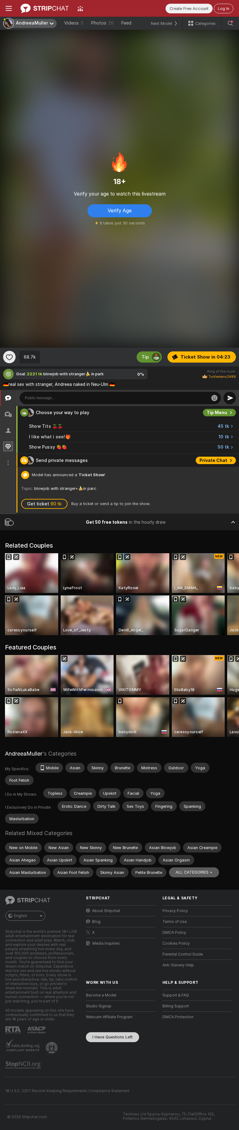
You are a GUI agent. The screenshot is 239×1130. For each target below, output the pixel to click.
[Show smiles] (214, 398)
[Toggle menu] (8, 8)
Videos (73, 23)
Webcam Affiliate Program (109, 1017)
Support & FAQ (175, 995)
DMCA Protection (178, 1017)
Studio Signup (98, 1006)
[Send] (229, 398)
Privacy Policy (175, 911)
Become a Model (101, 995)
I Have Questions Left (112, 1037)
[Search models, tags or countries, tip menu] (230, 23)
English (20, 916)
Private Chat (213, 460)
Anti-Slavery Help (178, 965)
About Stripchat (106, 911)
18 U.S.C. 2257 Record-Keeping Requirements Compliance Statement (67, 1091)
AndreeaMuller (23, 753)
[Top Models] (80, 8)
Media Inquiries (106, 943)
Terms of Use (174, 922)
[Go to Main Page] (44, 8)
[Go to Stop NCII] (23, 1065)
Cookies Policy (176, 943)
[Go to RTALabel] (13, 1030)
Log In (223, 8)
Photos (102, 23)
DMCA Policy (174, 932)
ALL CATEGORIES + (194, 872)
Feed (126, 23)
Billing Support (175, 1006)
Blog (96, 922)
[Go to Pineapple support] (52, 1048)
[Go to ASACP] (37, 1030)
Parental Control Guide (182, 954)
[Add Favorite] (9, 357)
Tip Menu (217, 412)
